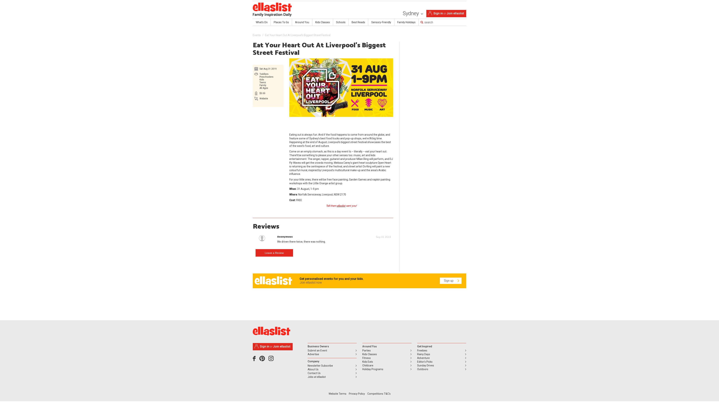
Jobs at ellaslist (317, 376)
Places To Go (281, 22)
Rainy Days (423, 354)
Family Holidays (406, 22)
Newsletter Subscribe (320, 365)
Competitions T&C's (379, 393)
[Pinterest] (263, 359)
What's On (262, 22)
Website (264, 98)
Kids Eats (367, 361)
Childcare (367, 365)
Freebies (422, 350)
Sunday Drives (425, 365)
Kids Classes (322, 22)
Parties (366, 350)
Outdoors (422, 369)
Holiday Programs (372, 369)
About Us (313, 369)
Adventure (423, 357)
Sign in (438, 13)
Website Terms (337, 393)
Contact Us (314, 373)
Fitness (366, 357)
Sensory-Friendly (381, 22)
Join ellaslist (455, 13)
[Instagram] (272, 359)
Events (257, 35)
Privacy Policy (357, 393)
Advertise (313, 354)
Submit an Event (317, 350)
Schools (340, 22)
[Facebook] (255, 359)
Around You (302, 22)
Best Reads (358, 22)
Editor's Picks (425, 361)
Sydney (411, 13)
